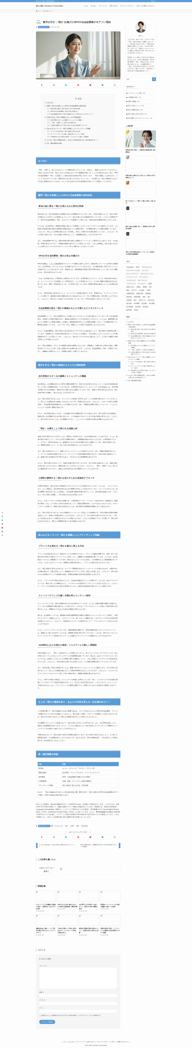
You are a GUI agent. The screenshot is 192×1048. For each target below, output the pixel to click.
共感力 (150, 283)
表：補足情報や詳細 (54, 143)
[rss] (152, 1)
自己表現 (137, 306)
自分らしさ (142, 300)
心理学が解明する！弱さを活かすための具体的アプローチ (69, 125)
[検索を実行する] (154, 79)
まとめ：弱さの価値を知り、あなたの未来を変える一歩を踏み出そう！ (72, 140)
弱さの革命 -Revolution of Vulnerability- (49, 6)
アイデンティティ (147, 267)
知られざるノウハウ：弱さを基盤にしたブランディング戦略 (68, 128)
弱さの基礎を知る (135, 110)
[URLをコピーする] (114, 85)
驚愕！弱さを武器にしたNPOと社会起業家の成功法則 (66, 106)
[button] (41, 85)
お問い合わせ (90, 1041)
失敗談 (138, 287)
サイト (41, 1008)
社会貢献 (129, 300)
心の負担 (141, 290)
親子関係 (129, 310)
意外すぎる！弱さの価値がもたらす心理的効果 (64, 117)
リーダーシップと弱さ (136, 93)
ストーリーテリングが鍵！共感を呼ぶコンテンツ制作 (67, 134)
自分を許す (151, 300)
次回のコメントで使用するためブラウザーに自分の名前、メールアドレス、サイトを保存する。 (71, 1015)
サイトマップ (81, 1041)
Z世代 (137, 267)
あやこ (46, 871)
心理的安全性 (130, 293)
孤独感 (145, 287)
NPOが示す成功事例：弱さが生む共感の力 (64, 111)
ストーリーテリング (132, 273)
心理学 (72, 826)
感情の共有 (140, 293)
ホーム (66, 1041)
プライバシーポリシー (103, 1041)
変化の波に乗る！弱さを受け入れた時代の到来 (65, 108)
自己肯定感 (85, 826)
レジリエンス (142, 283)
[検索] (154, 1)
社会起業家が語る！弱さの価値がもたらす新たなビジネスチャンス (72, 114)
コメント (43, 965)
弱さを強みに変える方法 (137, 114)
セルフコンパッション (147, 273)
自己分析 (129, 303)
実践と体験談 (134, 101)
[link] (61, 869)
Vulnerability (130, 267)
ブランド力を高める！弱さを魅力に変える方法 (65, 131)
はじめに (50, 102)
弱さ (66, 826)
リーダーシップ (131, 283)
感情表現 (148, 293)
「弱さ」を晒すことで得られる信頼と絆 (63, 122)
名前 (41, 992)
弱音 (127, 290)
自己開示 (145, 306)
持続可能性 (137, 297)
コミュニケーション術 (132, 270)
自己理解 (151, 303)
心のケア (134, 290)
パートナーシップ (131, 277)
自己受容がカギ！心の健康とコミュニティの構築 (66, 120)
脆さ (135, 300)
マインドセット (143, 277)
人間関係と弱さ (134, 97)
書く (149, 297)
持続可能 (129, 297)
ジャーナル (145, 270)
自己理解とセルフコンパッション (140, 118)
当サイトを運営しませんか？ (120, 1041)
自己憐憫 (136, 303)
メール (42, 1000)
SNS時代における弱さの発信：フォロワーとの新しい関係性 (70, 137)
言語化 (136, 310)
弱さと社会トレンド (44, 27)
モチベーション (142, 280)
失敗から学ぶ (130, 287)
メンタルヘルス (58, 826)
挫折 (77, 826)
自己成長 (144, 303)
